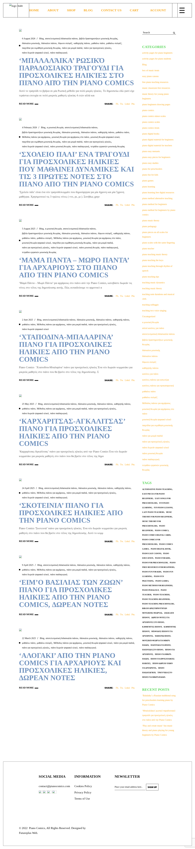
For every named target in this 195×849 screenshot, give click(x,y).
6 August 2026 (28, 38)
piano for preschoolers (152, 169)
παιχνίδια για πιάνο (161, 645)
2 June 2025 (27, 320)
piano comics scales (151, 122)
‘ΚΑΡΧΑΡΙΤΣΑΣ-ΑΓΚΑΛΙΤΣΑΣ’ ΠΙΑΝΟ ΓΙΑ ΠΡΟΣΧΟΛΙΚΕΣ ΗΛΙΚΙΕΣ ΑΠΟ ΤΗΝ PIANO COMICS (72, 432)
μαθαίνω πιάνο (98, 43)
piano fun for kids (150, 175)
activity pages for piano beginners (157, 53)
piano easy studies (150, 163)
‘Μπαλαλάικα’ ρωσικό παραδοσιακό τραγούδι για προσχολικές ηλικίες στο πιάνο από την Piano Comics (76, 71)
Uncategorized (148, 316)
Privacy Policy (82, 792)
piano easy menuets (151, 151)
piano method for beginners (154, 204)
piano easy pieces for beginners (156, 157)
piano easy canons (151, 553)
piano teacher (148, 248)
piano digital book (161, 549)
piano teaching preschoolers (158, 604)
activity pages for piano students (156, 58)
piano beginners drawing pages (156, 104)
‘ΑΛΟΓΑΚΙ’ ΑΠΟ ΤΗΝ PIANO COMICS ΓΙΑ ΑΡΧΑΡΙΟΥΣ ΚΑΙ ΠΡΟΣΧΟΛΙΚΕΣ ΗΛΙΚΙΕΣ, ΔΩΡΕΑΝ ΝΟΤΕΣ (70, 666)
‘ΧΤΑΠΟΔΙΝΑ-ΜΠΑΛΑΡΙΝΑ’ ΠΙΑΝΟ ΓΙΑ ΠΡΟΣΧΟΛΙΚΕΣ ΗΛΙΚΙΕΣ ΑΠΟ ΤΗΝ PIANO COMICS (66, 348)
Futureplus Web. (28, 832)
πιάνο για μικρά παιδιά (72, 48)
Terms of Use (82, 798)
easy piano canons (150, 76)
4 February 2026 (29, 127)
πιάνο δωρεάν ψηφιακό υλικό (35, 52)
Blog (41, 38)
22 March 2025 (29, 638)
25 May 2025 (28, 404)
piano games (147, 180)
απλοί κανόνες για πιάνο (153, 328)
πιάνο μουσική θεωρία (60, 146)
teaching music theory (152, 288)
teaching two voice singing (154, 310)
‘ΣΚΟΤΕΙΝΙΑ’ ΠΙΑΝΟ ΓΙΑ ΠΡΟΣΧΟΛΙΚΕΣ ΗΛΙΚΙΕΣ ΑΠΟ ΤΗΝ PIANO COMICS (71, 512)
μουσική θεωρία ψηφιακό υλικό (105, 137)
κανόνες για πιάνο (150, 374)
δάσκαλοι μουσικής (31, 43)
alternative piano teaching (157, 489)
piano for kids (162, 558)
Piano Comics (36, 828)
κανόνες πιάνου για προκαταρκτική (158, 385)
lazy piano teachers (153, 512)
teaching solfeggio (150, 304)
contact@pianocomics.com (54, 786)
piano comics (148, 110)
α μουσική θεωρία (55, 127)
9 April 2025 (27, 565)
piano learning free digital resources (158, 192)
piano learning (148, 186)
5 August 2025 (28, 228)
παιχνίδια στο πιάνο (152, 650)
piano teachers (161, 595)
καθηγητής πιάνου (82, 43)
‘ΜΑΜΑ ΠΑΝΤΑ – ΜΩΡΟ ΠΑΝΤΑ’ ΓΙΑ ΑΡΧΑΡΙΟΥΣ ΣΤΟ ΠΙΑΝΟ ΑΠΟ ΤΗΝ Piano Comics (74, 267)
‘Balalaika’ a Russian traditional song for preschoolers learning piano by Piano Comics (159, 700)
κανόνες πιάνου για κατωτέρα (155, 380)
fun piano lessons (163, 507)
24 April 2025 (28, 488)
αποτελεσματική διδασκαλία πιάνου (61, 38)
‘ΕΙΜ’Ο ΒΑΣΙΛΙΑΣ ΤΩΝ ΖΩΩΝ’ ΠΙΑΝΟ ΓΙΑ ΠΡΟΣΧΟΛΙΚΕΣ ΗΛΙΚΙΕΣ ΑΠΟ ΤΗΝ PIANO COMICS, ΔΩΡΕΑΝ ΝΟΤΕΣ (70, 593)
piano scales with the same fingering (158, 242)
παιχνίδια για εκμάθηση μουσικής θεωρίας (41, 48)
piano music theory (150, 220)
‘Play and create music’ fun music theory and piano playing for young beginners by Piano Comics (158, 730)
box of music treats (150, 70)
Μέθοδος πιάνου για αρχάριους (36, 137)
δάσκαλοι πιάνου (49, 43)
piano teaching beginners (156, 599)
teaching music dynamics (153, 282)
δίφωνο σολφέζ (65, 43)
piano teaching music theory (154, 254)
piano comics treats (150, 128)
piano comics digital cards (156, 535)
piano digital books (150, 134)
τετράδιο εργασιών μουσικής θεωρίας (108, 146)
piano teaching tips (150, 276)
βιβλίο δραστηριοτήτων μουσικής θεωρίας (98, 38)
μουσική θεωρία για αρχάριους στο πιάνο (70, 137)
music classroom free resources (156, 88)
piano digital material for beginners (157, 139)
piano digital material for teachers (157, 145)
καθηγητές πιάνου (152, 627)
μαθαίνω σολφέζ (113, 43)
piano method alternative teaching (157, 198)
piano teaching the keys (152, 260)
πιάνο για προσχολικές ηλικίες (97, 48)
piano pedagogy (149, 226)
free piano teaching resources (155, 82)
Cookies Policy (83, 786)
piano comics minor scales (154, 116)
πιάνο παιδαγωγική (58, 52)
